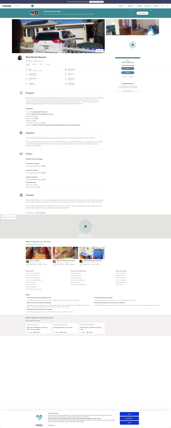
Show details (51, 425)
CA (26, 212)
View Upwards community (33, 320)
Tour (128, 68)
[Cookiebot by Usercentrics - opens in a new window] (39, 425)
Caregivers (130, 6)
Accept (129, 414)
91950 (13, 217)
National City (32, 212)
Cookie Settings (128, 418)
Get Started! (142, 13)
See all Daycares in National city (35, 244)
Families (121, 6)
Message (128, 72)
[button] (85, 224)
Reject (129, 422)
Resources (156, 6)
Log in (167, 6)
